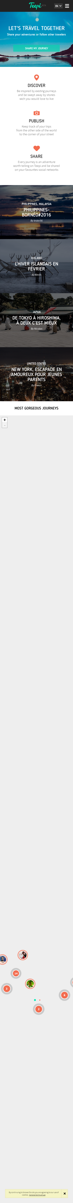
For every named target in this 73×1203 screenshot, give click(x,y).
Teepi (36, 6)
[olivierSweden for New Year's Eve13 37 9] (23, 955)
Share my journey (36, 48)
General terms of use (37, 1195)
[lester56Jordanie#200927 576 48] (30, 984)
